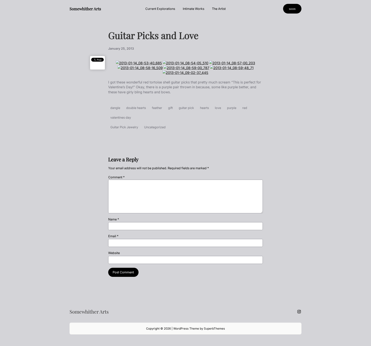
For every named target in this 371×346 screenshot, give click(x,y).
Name (113, 219)
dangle (115, 108)
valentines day (120, 117)
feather (157, 108)
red (244, 108)
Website (114, 253)
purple (231, 108)
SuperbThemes (214, 328)
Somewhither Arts (85, 8)
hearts (204, 108)
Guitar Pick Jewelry (124, 127)
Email (113, 236)
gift (170, 108)
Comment (116, 177)
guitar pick (186, 108)
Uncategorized (155, 127)
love (218, 108)
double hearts (136, 108)
